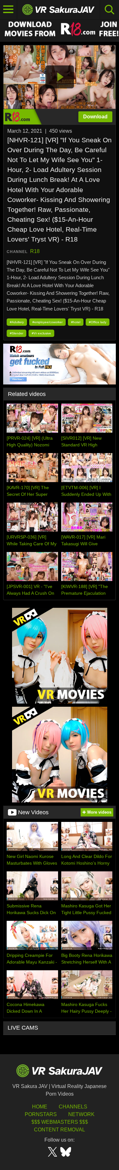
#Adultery (17, 322)
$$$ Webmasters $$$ (59, 1122)
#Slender (16, 333)
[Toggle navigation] (8, 9)
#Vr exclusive (41, 333)
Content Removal (59, 1129)
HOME (39, 1106)
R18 (35, 251)
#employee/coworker (47, 322)
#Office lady (97, 322)
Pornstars (41, 1114)
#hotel (75, 322)
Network (81, 1114)
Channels (73, 1106)
